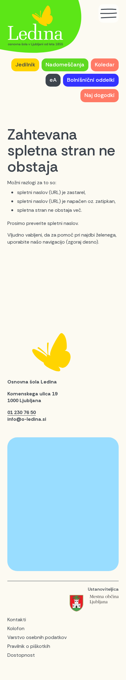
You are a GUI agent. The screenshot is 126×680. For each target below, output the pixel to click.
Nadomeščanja (65, 64)
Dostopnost (21, 655)
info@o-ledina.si (26, 419)
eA (53, 80)
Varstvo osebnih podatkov (37, 637)
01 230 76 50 (21, 412)
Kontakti (16, 619)
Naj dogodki (99, 95)
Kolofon (15, 628)
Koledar (105, 64)
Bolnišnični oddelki (91, 80)
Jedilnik (25, 64)
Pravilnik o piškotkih (28, 646)
